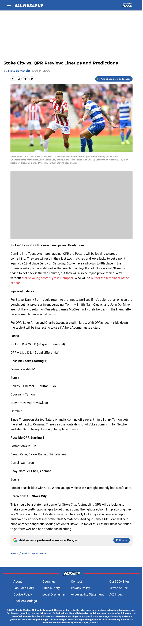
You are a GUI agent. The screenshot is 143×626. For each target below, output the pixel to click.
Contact (76, 581)
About (17, 581)
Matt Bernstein (19, 70)
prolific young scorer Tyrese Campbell (48, 278)
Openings (48, 581)
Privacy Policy (80, 588)
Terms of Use (118, 588)
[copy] (31, 78)
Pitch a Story (51, 588)
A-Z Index (116, 594)
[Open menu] (9, 5)
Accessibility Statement (87, 594)
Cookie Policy (22, 594)
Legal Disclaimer (53, 594)
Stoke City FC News (34, 553)
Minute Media (22, 610)
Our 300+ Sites (119, 581)
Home (14, 553)
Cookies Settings (25, 601)
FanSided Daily (23, 588)
